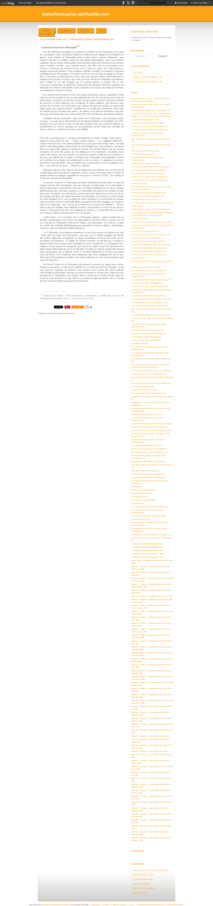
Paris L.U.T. (85, 30)
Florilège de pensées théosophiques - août (147, 77)
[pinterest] (133, 2)
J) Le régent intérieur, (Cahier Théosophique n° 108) (149, 302)
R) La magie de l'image (139, 497)
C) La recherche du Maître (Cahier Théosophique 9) (149, 177)
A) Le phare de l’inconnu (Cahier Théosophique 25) (149, 126)
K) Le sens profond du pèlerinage (142, 386)
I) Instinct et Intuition (138, 258)
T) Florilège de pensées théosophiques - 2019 (147, 550)
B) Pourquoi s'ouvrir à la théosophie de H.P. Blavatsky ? (150, 167)
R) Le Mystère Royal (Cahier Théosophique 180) (148, 516)
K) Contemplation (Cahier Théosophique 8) (146, 337)
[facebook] (123, 2)
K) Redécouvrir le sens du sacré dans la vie (146, 414)
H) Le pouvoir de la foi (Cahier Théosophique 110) (148, 251)
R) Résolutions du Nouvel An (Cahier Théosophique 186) (151, 534)
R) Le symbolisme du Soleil (140, 519)
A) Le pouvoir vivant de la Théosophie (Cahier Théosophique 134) (77, 39)
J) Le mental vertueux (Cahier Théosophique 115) (148, 296)
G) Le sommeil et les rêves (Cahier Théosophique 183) (150, 234)
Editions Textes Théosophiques (144, 888)
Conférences (66, 30)
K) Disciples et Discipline (139, 343)
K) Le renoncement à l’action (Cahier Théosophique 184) (151, 383)
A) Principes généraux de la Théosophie (145, 151)
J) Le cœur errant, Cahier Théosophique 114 (146, 283)
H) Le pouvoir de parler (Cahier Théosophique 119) (149, 254)
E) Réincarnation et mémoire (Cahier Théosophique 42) (150, 209)
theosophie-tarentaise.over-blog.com (55, 905)
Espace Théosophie (140, 893)
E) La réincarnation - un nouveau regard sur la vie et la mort (152, 203)
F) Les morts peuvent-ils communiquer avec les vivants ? (151, 222)
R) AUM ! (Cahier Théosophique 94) (143, 490)
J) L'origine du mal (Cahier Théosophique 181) (147, 330)
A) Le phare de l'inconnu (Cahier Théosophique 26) (149, 130)
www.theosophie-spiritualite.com (76, 14)
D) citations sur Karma (139, 183)
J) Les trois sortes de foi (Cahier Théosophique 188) (149, 306)
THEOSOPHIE (138, 72)
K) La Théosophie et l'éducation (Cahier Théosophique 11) (151, 370)
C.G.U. (131, 905)
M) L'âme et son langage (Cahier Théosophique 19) (149, 449)
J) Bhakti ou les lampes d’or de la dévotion (146, 267)
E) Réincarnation (137, 206)
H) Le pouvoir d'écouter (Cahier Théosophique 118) (149, 248)
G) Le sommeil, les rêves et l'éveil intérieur (146, 238)
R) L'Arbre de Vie (137, 503)
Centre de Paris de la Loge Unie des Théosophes (150, 870)
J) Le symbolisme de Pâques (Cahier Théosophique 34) (150, 315)
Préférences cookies (175, 905)
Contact (106, 905)
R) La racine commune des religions (143, 500)
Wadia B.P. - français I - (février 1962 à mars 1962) (149, 751)
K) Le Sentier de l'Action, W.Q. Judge (144, 390)
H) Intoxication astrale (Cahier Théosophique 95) (148, 241)
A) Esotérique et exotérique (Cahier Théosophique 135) (150, 110)
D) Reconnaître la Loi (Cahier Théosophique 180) (148, 193)
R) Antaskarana (136, 487)
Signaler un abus (119, 905)
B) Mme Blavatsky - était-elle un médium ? (146, 163)
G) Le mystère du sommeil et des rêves (145, 231)
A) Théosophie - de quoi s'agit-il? (142, 154)
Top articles (95, 905)
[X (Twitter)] (128, 2)
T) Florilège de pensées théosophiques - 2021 (147, 557)
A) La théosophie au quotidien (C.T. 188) (145, 120)
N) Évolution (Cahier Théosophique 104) (145, 471)
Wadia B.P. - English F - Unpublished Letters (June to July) (151, 596)
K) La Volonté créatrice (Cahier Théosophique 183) (149, 374)
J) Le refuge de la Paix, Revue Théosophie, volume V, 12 (151, 299)
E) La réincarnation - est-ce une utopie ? (145, 199)
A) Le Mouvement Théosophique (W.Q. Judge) (147, 123)
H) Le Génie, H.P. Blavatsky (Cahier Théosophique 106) (151, 244)
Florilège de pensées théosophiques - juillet (148, 81)
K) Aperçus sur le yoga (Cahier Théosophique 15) (148, 333)
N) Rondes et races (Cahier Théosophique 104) (148, 474)
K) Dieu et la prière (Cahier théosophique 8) (146, 340)
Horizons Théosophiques (141, 884)
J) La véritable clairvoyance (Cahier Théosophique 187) (150, 280)
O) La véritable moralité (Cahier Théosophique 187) (149, 477)
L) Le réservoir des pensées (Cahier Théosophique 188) (151, 424)
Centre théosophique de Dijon (143, 879)
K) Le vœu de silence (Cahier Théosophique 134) (148, 393)
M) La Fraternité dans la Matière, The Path (146, 445)
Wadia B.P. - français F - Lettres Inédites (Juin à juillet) (150, 736)
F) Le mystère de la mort (140, 219)
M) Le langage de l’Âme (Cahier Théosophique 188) (149, 452)
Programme (47, 30)
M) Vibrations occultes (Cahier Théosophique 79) (148, 461)
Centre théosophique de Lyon (143, 875)
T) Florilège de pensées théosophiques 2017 (146, 544)
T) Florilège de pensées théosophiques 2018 (146, 547)
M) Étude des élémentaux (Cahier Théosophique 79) (149, 427)
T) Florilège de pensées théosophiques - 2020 (147, 554)
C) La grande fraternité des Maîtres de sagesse (148, 173)
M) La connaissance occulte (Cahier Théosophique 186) (151, 430)
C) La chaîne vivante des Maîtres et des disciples (148, 170)
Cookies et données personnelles (151, 905)
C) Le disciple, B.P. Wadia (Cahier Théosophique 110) (150, 180)
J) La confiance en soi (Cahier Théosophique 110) (148, 270)
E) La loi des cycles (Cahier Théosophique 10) (147, 196)
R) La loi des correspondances (142, 493)
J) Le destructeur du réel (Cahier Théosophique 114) (149, 286)
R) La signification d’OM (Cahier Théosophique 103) (149, 507)
